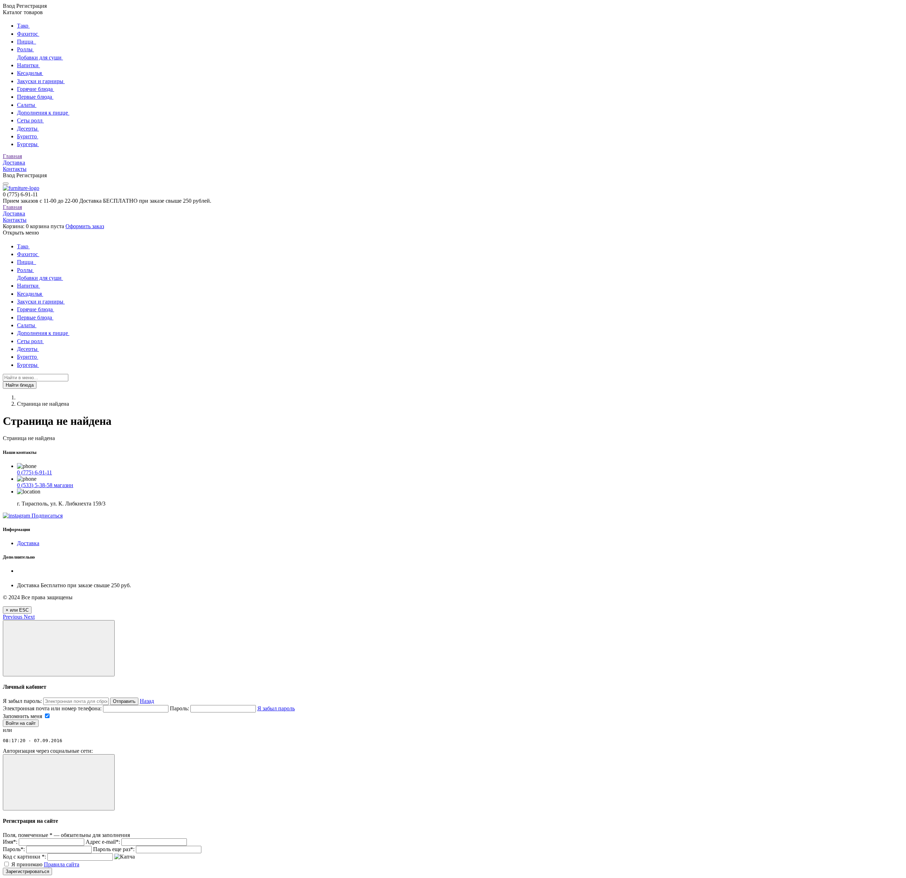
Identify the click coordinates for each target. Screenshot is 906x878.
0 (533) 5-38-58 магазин (45, 485)
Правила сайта (61, 864)
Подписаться (46, 516)
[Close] (59, 648)
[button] (13, 617)
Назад (147, 701)
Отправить (124, 701)
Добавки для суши (40, 57)
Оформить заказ (84, 226)
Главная (12, 156)
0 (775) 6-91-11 (34, 472)
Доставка (14, 163)
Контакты (15, 169)
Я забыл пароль (276, 708)
